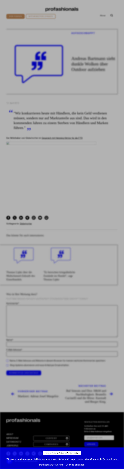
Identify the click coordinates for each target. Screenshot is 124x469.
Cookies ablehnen (75, 465)
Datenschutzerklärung (51, 465)
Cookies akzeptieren (62, 453)
